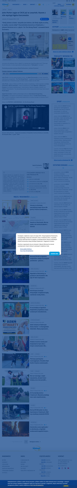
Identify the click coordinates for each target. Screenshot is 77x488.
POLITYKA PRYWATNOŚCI (26, 251)
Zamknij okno (54, 253)
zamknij (66, 486)
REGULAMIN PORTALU (26, 249)
